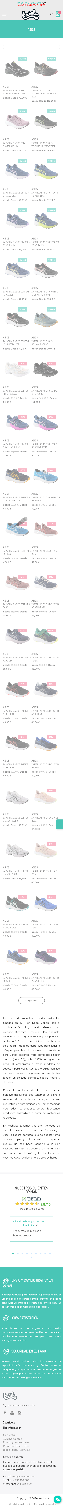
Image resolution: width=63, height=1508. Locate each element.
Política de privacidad (45, 1504)
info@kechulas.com (24, 1476)
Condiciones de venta (20, 1504)
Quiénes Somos (12, 1438)
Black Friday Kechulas (16, 1449)
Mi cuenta (9, 1435)
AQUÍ (44, 3)
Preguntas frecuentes (16, 1446)
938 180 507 (22, 1480)
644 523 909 (24, 1483)
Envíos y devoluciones (16, 1442)
